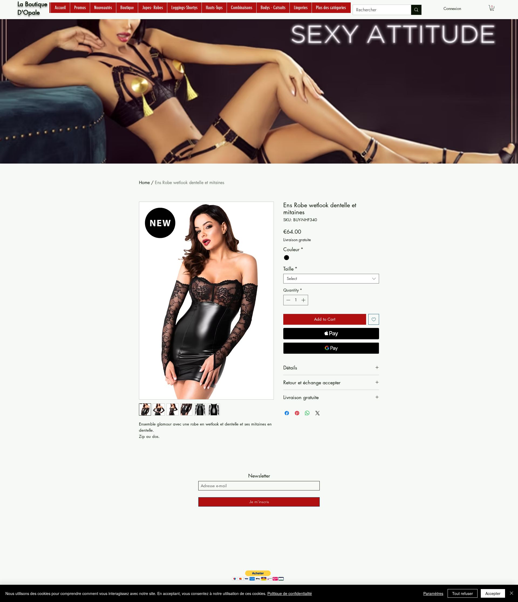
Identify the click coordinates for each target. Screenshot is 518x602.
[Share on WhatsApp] (307, 413)
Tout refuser (462, 593)
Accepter (492, 593)
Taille (290, 269)
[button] (492, 8)
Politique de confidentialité (289, 593)
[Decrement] (287, 300)
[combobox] (331, 278)
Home (144, 182)
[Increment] (304, 300)
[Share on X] (317, 413)
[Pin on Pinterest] (297, 413)
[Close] (511, 593)
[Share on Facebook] (287, 413)
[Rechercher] (416, 10)
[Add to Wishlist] (373, 319)
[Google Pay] (331, 348)
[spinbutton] (295, 300)
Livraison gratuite (297, 239)
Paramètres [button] (433, 593)
